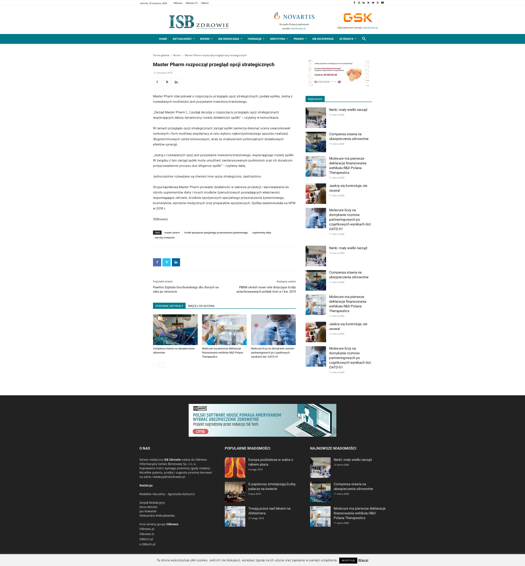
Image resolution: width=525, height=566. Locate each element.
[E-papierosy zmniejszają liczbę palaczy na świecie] (235, 492)
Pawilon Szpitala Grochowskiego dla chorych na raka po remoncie (186, 289)
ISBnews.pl (146, 529)
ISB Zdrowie (172, 459)
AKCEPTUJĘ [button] (348, 560)
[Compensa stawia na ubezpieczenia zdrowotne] (175, 329)
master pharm (172, 232)
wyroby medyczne (165, 237)
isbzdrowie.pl (298, 28)
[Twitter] (377, 3)
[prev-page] (155, 364)
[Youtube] (382, 3)
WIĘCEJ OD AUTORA (201, 306)
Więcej (363, 560)
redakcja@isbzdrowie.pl (168, 477)
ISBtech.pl (146, 539)
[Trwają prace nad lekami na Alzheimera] (235, 516)
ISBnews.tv (146, 534)
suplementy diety (261, 232)
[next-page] (162, 364)
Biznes (177, 55)
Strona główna (161, 55)
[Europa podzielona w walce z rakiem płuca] (235, 467)
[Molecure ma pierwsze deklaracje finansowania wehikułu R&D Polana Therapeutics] (224, 329)
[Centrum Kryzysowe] (339, 86)
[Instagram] (359, 3)
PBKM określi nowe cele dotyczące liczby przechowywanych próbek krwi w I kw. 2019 (266, 289)
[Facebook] (354, 3)
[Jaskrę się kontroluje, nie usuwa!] (316, 193)
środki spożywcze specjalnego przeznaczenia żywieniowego (216, 232)
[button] (364, 39)
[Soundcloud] (373, 3)
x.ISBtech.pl (147, 544)
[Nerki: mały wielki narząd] (316, 117)
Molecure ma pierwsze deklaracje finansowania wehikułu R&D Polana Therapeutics (222, 352)
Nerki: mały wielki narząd (348, 110)
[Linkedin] (363, 3)
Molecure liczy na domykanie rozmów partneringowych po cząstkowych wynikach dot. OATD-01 (272, 352)
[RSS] (368, 3)
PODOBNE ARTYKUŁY (169, 306)
